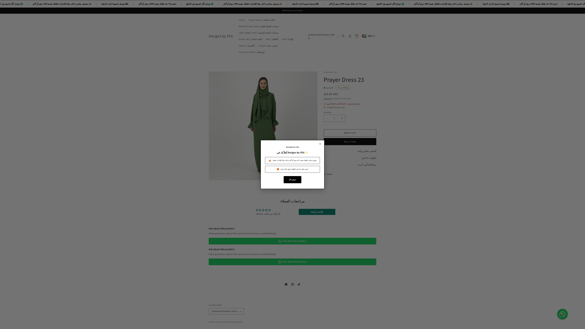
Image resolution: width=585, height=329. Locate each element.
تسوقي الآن (292, 180)
